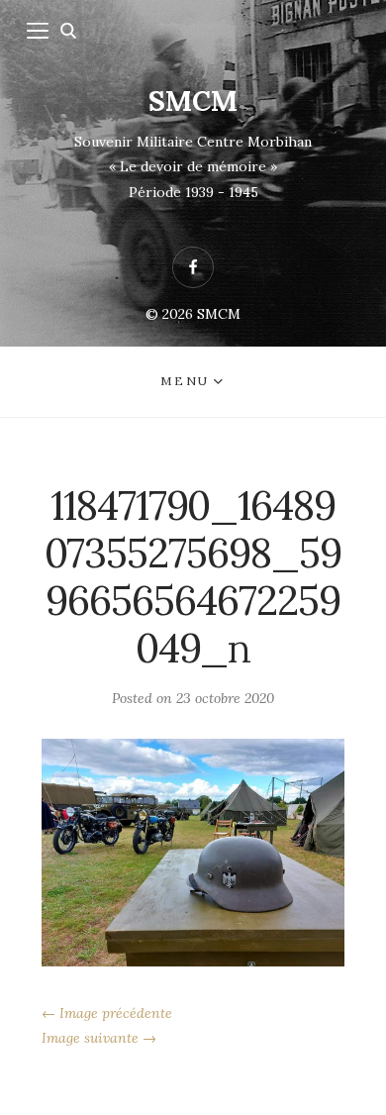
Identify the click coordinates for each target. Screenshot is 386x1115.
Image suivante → (99, 1038)
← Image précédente (107, 1013)
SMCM (193, 101)
